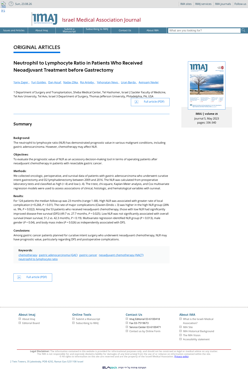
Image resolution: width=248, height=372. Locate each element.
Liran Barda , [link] (129, 82)
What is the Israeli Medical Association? (198, 321)
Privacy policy (181, 356)
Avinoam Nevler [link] (149, 82)
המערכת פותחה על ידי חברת (132, 367)
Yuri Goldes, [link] (39, 82)
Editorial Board (31, 323)
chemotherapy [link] (28, 254)
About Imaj (28, 319)
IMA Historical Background (198, 331)
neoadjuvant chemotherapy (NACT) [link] (121, 254)
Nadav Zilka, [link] (70, 82)
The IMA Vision (191, 335)
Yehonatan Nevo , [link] (108, 82)
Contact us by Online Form (144, 331)
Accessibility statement (196, 339)
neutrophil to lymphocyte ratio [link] (38, 258)
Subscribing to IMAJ (87, 323)
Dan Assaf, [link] (55, 82)
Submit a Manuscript (88, 319)
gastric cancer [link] (88, 254)
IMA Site (188, 327)
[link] (206, 94)
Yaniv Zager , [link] (21, 82)
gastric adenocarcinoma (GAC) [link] (58, 254)
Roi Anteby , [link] (87, 82)
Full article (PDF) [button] (154, 101)
